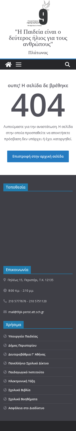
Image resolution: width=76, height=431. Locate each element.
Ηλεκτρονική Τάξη (21, 381)
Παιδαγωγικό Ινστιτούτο (25, 372)
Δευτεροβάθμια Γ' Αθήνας (26, 354)
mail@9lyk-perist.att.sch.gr (26, 312)
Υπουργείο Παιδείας (22, 336)
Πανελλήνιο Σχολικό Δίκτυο (28, 363)
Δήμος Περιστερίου (22, 345)
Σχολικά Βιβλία (18, 390)
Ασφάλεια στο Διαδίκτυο (25, 408)
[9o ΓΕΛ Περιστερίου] (8, 64)
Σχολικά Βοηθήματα (22, 399)
